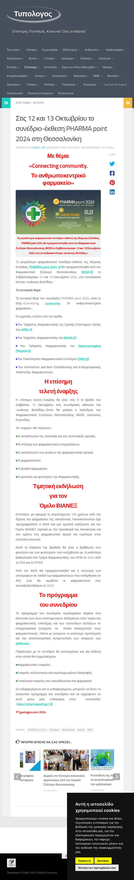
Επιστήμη (54, 730)
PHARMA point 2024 (37, 730)
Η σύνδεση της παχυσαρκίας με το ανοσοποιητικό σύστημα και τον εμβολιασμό (111, 780)
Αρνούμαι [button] (103, 860)
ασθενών (22, 643)
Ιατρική (81, 730)
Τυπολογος (33, 14)
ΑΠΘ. (25, 330)
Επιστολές (50, 67)
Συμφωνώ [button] (84, 860)
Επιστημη (31, 67)
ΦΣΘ (85, 272)
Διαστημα (67, 58)
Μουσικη (112, 76)
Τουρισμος (89, 84)
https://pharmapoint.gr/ (32, 704)
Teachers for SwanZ (115, 84)
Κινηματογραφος (17, 76)
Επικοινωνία (66, 93)
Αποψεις (32, 49)
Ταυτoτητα (13, 49)
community (52, 303)
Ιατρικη (38, 102)
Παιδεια (31, 84)
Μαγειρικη (79, 76)
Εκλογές (12, 67)
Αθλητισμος (70, 49)
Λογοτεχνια (59, 76)
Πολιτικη (49, 84)
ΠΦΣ (81, 359)
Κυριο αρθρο (50, 49)
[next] (116, 776)
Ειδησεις (86, 58)
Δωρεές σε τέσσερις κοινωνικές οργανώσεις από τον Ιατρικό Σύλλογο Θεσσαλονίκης (64, 780)
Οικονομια (13, 84)
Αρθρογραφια (114, 49)
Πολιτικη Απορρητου (40, 93)
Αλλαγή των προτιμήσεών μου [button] (97, 867)
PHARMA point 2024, (43, 267)
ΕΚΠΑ (68, 338)
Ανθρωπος (91, 49)
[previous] (17, 776)
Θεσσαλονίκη (68, 730)
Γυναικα (49, 58)
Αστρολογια (14, 58)
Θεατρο (107, 67)
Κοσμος (40, 76)
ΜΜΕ (96, 76)
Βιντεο (33, 58)
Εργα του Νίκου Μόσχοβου (78, 67)
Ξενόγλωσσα (15, 93)
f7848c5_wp (38, 147)
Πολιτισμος (69, 84)
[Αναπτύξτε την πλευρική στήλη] (6, 103)
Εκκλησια (105, 58)
